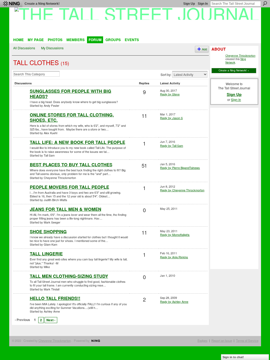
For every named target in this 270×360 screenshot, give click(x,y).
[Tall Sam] (21, 151)
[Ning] (11, 3)
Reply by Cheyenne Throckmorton (182, 190)
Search (265, 3)
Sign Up (189, 4)
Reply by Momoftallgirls (175, 234)
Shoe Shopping (48, 231)
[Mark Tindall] (21, 285)
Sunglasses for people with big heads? (70, 93)
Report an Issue (221, 340)
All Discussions (24, 48)
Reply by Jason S (171, 118)
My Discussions (52, 48)
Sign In (203, 4)
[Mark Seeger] (21, 218)
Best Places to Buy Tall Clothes (71, 164)
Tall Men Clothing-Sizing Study (69, 276)
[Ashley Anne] (21, 307)
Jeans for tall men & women (65, 209)
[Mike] (21, 262)
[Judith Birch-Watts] (21, 196)
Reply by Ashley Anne (174, 301)
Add (204, 49)
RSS (16, 328)
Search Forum (63, 74)
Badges (202, 340)
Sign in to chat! (233, 357)
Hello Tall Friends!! (55, 298)
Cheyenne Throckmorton (240, 55)
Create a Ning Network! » (234, 70)
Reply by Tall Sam (171, 145)
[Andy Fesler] (21, 100)
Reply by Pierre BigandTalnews (180, 168)
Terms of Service (247, 340)
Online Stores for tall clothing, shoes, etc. (72, 117)
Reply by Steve (170, 94)
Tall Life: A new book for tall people (77, 142)
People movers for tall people (69, 187)
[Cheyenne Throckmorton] (21, 173)
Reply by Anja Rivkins (174, 257)
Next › (50, 320)
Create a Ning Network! (42, 4)
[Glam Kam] (21, 240)
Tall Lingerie (46, 253)
